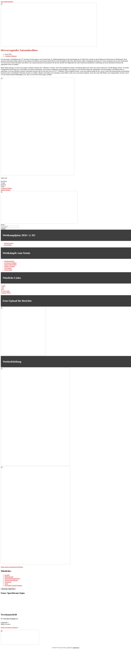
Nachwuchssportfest (10, 264)
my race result (5, 291)
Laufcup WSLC (6, 293)
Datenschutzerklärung (11, 580)
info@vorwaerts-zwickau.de (9, 627)
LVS (2, 287)
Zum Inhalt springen (7, 1)
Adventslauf (8, 268)
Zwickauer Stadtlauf (10, 263)
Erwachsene (8, 245)
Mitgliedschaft (9, 577)
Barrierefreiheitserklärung (12, 578)
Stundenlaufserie (9, 261)
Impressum (8, 582)
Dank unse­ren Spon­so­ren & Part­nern (12, 567)
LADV (3, 286)
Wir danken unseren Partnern (13, 585)
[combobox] (10, 227)
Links (6, 584)
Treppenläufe (8, 270)
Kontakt (7, 575)
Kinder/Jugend (8, 243)
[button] (65, 181)
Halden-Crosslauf (9, 266)
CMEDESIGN (76, 647)
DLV (2, 289)
